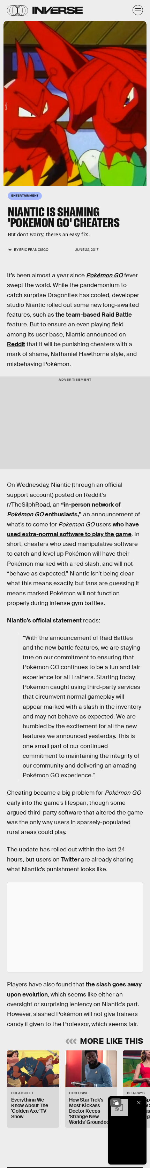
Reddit (16, 344)
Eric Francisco (33, 249)
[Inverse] (57, 10)
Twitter (70, 859)
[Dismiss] (138, 1102)
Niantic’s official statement (44, 620)
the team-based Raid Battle (93, 314)
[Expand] (115, 1102)
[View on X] (75, 927)
